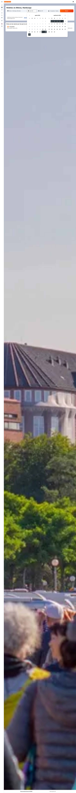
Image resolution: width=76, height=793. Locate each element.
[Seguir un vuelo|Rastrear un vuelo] (1, 15)
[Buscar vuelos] (1, 5)
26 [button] (34, 31)
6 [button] (37, 23)
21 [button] (40, 29)
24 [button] (29, 31)
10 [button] (29, 26)
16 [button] (45, 26)
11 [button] (59, 23)
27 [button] (37, 31)
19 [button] (34, 29)
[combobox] (18, 11)
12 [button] (34, 26)
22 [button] (42, 29)
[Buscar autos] (1, 10)
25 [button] (32, 31)
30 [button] (45, 31)
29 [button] (42, 31)
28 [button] (40, 31)
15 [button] (42, 26)
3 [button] (29, 23)
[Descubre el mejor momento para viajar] (1, 17)
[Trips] (1, 21)
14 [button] (40, 26)
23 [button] (45, 29)
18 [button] (32, 29)
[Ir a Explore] (1, 13)
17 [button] (29, 29)
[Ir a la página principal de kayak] (7, 1)
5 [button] (62, 21)
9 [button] (45, 23)
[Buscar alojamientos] (1, 7)
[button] (2, 1)
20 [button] (37, 29)
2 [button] (45, 21)
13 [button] (37, 26)
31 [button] (29, 34)
